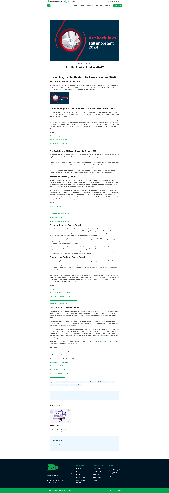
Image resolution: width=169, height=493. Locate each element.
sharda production (75, 385)
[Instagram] (110, 1)
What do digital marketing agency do (59, 373)
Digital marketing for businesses (58, 366)
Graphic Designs (97, 474)
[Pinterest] (110, 476)
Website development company (58, 206)
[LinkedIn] (114, 1)
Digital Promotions (97, 471)
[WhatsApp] (120, 473)
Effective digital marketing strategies (59, 362)
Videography (96, 480)
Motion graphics (97, 477)
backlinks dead (91, 382)
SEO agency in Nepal (55, 289)
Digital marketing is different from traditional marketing (64, 300)
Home (76, 5)
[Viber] (116, 1)
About (82, 5)
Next (114, 396)
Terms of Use (111, 490)
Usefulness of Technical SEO (109, 394)
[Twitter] (112, 1)
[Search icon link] (121, 1)
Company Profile (80, 477)
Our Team (79, 471)
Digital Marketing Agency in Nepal (58, 136)
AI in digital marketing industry (57, 369)
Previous (56, 396)
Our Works (99, 5)
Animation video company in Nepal (59, 217)
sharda (66, 385)
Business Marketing (57, 394)
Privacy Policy (118, 490)
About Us (78, 468)
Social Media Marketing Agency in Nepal (60, 143)
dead (99, 382)
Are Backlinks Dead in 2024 (84, 63)
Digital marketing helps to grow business (60, 292)
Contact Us (118, 5)
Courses (108, 5)
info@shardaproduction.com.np (57, 1)
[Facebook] (108, 1)
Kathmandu (106, 382)
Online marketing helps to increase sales (60, 296)
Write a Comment (95, 71)
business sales (102, 341)
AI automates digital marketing (57, 377)
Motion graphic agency (55, 147)
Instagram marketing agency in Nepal (59, 213)
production (59, 385)
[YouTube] (118, 1)
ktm (113, 382)
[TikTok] (113, 473)
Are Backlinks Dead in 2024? (69, 382)
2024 (58, 382)
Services (90, 5)
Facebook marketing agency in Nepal (59, 221)
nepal (52, 385)
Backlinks (82, 382)
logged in (61, 444)
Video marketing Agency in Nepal (58, 139)
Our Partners (79, 474)
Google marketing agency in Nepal (59, 210)
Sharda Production (70, 490)
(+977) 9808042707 (53, 482)
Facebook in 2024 (55, 425)
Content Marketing (97, 468)
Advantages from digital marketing (58, 303)
